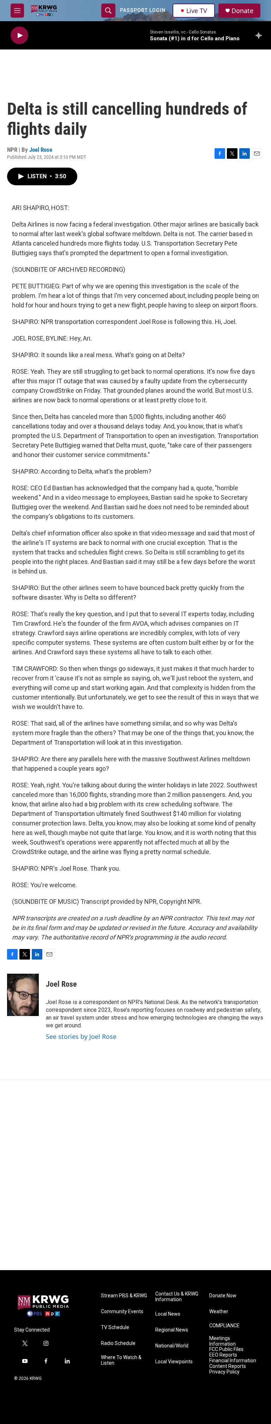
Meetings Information (222, 1341)
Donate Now (222, 1295)
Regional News (171, 1330)
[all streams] (260, 35)
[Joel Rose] (23, 995)
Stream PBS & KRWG (124, 1295)
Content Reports (227, 1366)
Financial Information (232, 1360)
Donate (242, 10)
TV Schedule (115, 1327)
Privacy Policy (224, 1372)
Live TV (196, 10)
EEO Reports (223, 1355)
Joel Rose (40, 149)
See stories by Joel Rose (81, 1036)
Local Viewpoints (174, 1361)
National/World (171, 1345)
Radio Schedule (118, 1343)
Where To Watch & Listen (121, 1360)
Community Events (122, 1311)
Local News (167, 1314)
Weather (218, 1311)
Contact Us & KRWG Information (176, 1296)
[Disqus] (135, 1175)
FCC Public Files (226, 1349)
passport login (142, 10)
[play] (19, 35)
